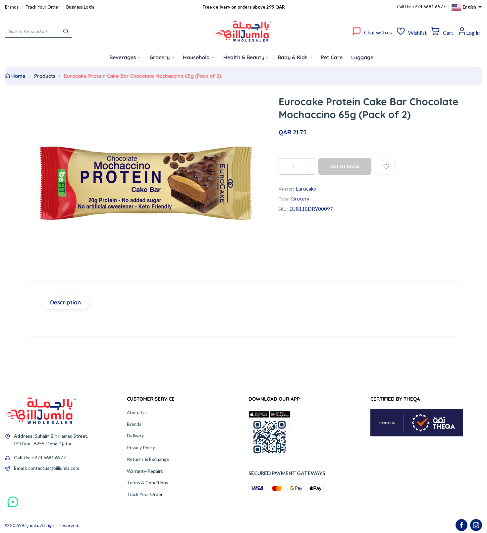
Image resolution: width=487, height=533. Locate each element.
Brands (12, 7)
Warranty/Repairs (145, 471)
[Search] (66, 31)
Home (18, 76)
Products (44, 76)
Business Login (80, 7)
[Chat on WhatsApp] (13, 500)
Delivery (135, 435)
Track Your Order (42, 7)
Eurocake (306, 189)
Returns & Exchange (148, 459)
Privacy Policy (141, 447)
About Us (137, 412)
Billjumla (30, 525)
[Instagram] (476, 525)
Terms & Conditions (147, 482)
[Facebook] (461, 525)
